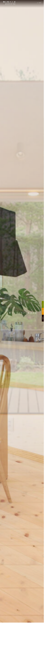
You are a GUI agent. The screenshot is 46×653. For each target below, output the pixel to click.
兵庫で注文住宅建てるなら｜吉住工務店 (9, 2)
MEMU (40, 2)
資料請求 (42, 318)
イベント (42, 304)
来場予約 (42, 311)
